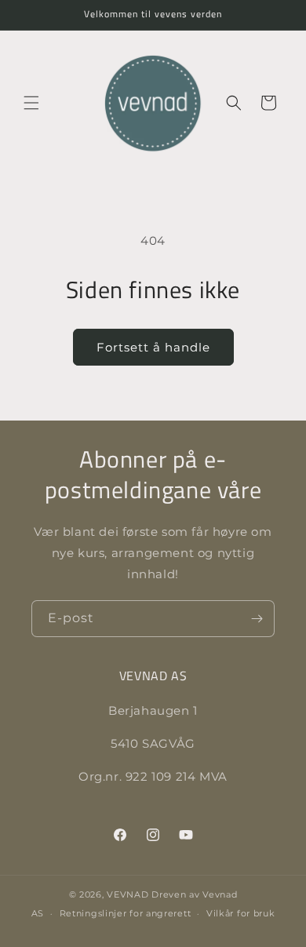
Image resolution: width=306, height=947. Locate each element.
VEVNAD (127, 894)
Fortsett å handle (153, 347)
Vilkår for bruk (240, 913)
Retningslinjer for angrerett (125, 913)
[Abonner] (256, 618)
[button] (31, 103)
